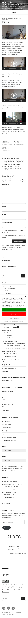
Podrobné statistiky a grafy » (18, 553)
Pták (14, 164)
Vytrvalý (4, 431)
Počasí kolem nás (9, 337)
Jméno (4, 206)
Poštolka (20, 161)
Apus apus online (9, 497)
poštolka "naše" (13, 166)
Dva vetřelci (5, 397)
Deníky (6, 290)
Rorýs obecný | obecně (8, 365)
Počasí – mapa (8, 333)
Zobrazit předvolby (14, 318)
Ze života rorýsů (6, 427)
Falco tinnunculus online (11, 489)
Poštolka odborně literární (11, 354)
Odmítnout (14, 314)
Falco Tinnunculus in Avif (11, 486)
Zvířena (19, 164)
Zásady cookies (8, 321)
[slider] (12, 68)
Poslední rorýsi (6, 434)
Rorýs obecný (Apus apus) (9, 492)
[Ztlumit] (21, 69)
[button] (25, 296)
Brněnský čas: (5, 568)
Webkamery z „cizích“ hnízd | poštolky (14, 343)
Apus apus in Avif (9, 494)
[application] (14, 63)
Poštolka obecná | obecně (9, 351)
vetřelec (7, 169)
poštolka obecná (10, 168)
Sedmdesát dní (6, 424)
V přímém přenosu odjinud (9, 341)
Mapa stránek (6, 503)
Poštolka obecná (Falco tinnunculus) (12, 484)
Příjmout (14, 309)
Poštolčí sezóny (6, 286)
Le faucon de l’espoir (8, 391)
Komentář (5, 184)
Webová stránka (7, 222)
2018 (6, 166)
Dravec (18, 158)
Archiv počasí (8, 335)
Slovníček (5, 371)
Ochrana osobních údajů (17, 321)
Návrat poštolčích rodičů (9, 437)
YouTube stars (5, 141)
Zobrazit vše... (6, 410)
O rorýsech (5, 147)
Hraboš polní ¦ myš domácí (9, 481)
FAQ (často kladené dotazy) (9, 368)
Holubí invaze (6, 421)
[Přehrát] (4, 69)
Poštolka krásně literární (11, 356)
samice (19, 168)
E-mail (4, 214)
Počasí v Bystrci (6, 330)
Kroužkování (7, 293)
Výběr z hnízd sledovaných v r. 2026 (15, 348)
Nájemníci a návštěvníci (12, 160)
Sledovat (6, 527)
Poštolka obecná (10, 163)
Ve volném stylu (18, 141)
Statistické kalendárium (10, 288)
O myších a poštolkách (11, 3)
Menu (14, 12)
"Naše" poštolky (10, 158)
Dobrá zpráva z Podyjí (8, 404)
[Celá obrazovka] (23, 69)
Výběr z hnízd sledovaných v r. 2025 (15, 345)
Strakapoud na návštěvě (9, 440)
